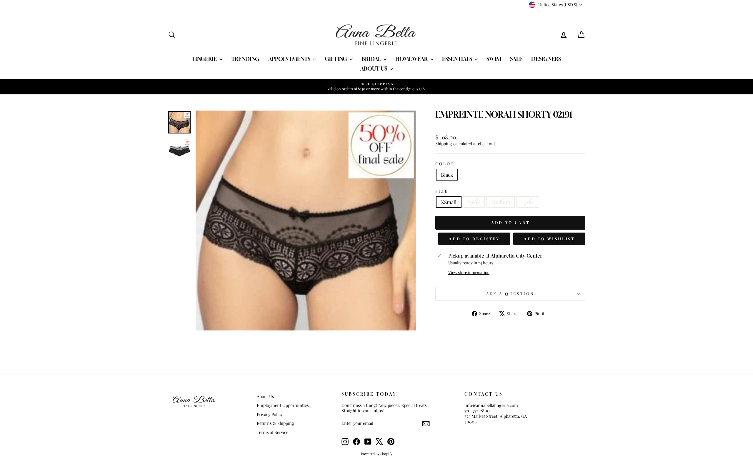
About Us (374, 68)
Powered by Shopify (376, 453)
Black (447, 174)
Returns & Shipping (275, 423)
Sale (516, 59)
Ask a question (510, 293)
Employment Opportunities (283, 405)
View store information (468, 272)
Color (445, 163)
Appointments (289, 59)
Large (527, 202)
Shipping (443, 143)
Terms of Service (272, 432)
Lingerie (205, 59)
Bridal (371, 59)
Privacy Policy (270, 414)
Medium (500, 202)
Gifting (336, 59)
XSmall (449, 202)
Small (474, 202)
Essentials (457, 59)
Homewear (412, 59)
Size (441, 190)
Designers (546, 59)
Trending (245, 59)
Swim (494, 59)
